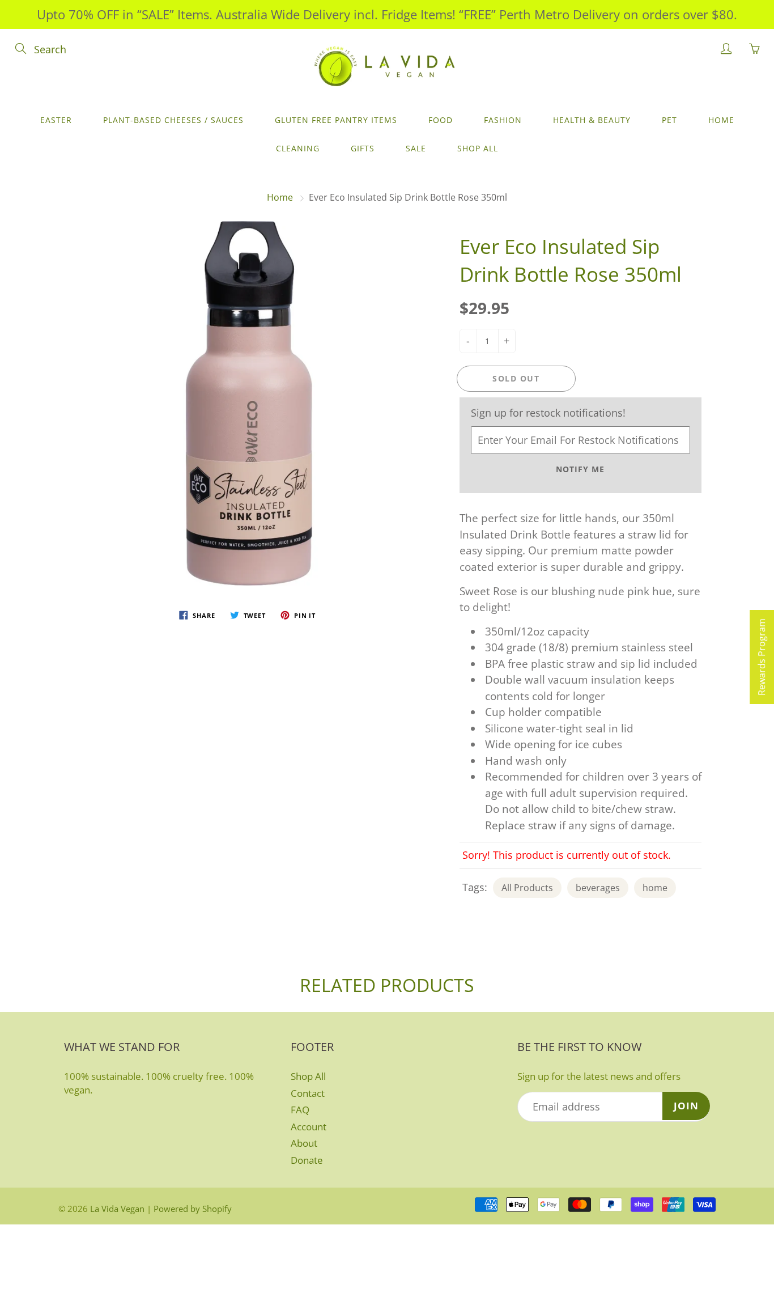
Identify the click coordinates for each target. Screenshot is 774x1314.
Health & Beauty (592, 120)
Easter (56, 120)
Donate (307, 1160)
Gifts (363, 148)
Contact (308, 1093)
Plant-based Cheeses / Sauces (173, 120)
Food (440, 120)
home (655, 887)
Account (308, 1126)
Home (721, 120)
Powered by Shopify (193, 1208)
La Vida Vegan (117, 1208)
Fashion (503, 120)
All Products (527, 887)
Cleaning (298, 148)
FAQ (300, 1109)
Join (686, 1105)
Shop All (477, 148)
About (304, 1143)
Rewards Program (761, 657)
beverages (598, 887)
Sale (416, 148)
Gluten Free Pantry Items (336, 120)
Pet (669, 120)
